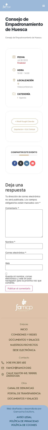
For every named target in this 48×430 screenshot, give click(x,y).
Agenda (22, 98)
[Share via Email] (32, 163)
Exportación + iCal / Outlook (24, 129)
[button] (44, 6)
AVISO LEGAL (24, 417)
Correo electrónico (15, 253)
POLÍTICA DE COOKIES (24, 425)
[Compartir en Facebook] (14, 163)
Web (7, 263)
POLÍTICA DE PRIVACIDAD (24, 421)
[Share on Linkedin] (26, 163)
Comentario (12, 208)
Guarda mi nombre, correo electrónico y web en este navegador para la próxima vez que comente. (23, 279)
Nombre (10, 242)
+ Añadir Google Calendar (24, 121)
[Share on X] (20, 163)
